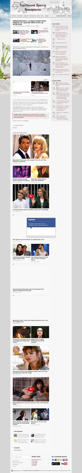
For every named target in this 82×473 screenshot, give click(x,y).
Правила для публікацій (18, 462)
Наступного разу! (41, 236)
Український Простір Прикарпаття (41, 7)
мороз (16, 125)
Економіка (19, 15)
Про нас (14, 466)
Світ (42, 15)
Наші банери (15, 464)
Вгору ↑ (69, 470)
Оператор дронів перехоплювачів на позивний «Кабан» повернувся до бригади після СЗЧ (62, 71)
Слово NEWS (34, 462)
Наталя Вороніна (18, 26)
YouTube (64, 460)
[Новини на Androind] (56, 464)
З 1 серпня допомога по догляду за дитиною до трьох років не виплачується (63, 102)
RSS (58, 460)
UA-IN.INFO (34, 465)
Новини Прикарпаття (61, 15)
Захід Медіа (34, 463)
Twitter (61, 460)
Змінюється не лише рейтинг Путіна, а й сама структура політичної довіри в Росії (61, 53)
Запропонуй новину (54, 2)
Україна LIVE (34, 461)
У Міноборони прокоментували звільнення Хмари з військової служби (61, 48)
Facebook (26, 120)
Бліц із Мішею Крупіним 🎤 (61, 42)
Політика (26, 15)
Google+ (56, 460)
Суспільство (32, 15)
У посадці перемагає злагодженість (62, 74)
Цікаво (47, 15)
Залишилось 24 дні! (61, 39)
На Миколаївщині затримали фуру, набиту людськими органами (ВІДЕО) (63, 84)
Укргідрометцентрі (18, 107)
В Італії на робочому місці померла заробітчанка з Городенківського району (62, 117)
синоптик (21, 125)
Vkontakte (66, 460)
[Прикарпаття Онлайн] (64, 464)
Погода (37, 26)
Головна (14, 15)
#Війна (69, 15)
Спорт (38, 15)
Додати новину (16, 460)
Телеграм (42, 99)
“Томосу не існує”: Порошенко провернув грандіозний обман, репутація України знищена (63, 89)
